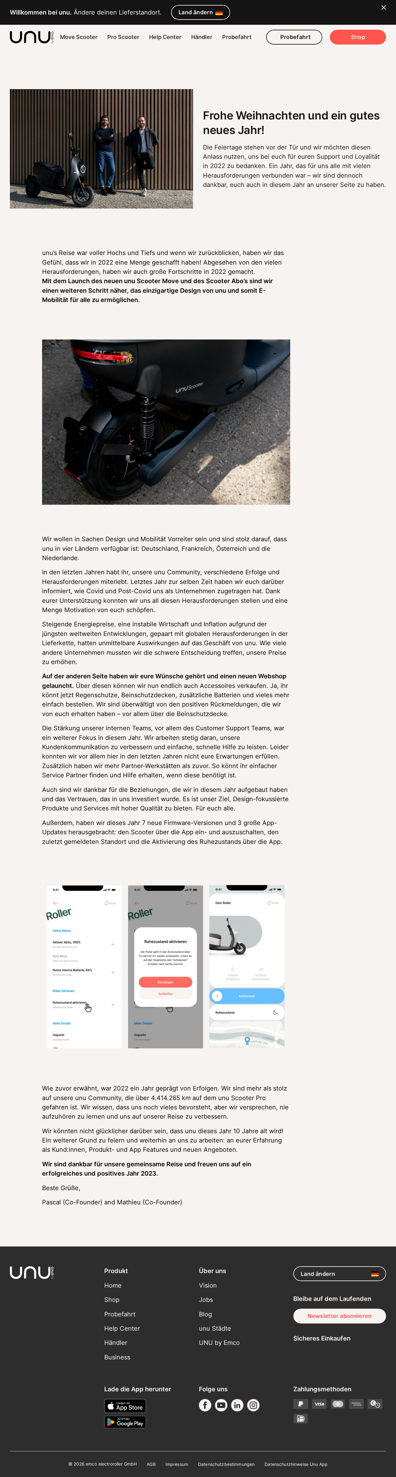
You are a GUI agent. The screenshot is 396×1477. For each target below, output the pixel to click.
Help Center (165, 37)
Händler (201, 37)
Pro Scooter (123, 37)
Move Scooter (78, 37)
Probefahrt (237, 37)
